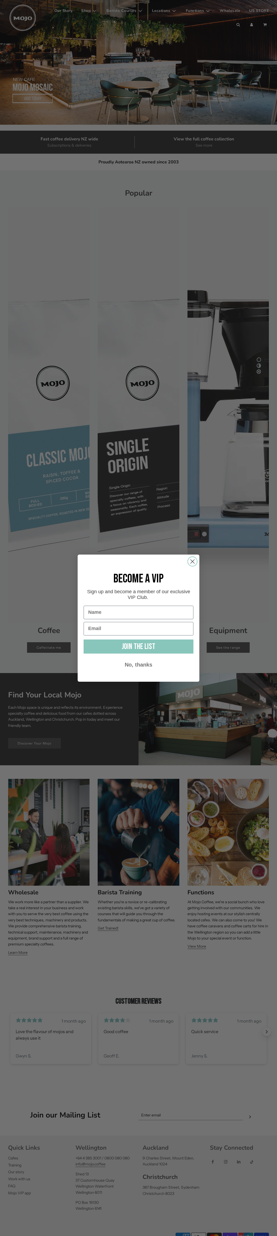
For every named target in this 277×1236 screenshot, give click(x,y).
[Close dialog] (192, 561)
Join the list (138, 646)
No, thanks (138, 665)
